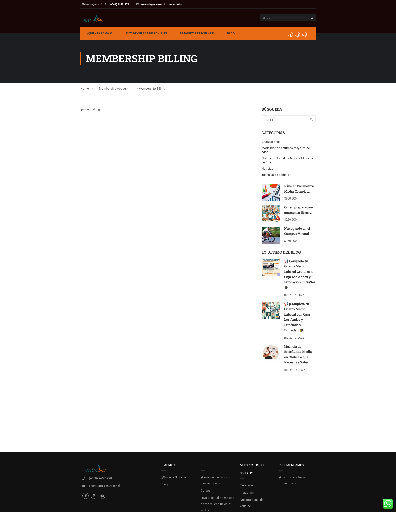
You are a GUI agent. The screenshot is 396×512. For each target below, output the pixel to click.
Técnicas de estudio (275, 175)
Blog (231, 33)
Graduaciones (271, 142)
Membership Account (113, 88)
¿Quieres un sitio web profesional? (293, 480)
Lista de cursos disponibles (146, 33)
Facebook (246, 485)
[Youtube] (102, 496)
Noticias (267, 168)
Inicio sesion (176, 4)
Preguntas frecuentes (197, 33)
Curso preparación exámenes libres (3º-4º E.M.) (298, 212)
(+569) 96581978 (119, 4)
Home (84, 88)
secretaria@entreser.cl (153, 4)
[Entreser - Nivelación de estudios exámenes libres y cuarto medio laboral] (96, 18)
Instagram (247, 492)
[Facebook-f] (85, 496)
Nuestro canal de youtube (251, 503)
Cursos (206, 490)
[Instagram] (94, 496)
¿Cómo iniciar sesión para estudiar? (215, 480)
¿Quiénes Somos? (99, 33)
